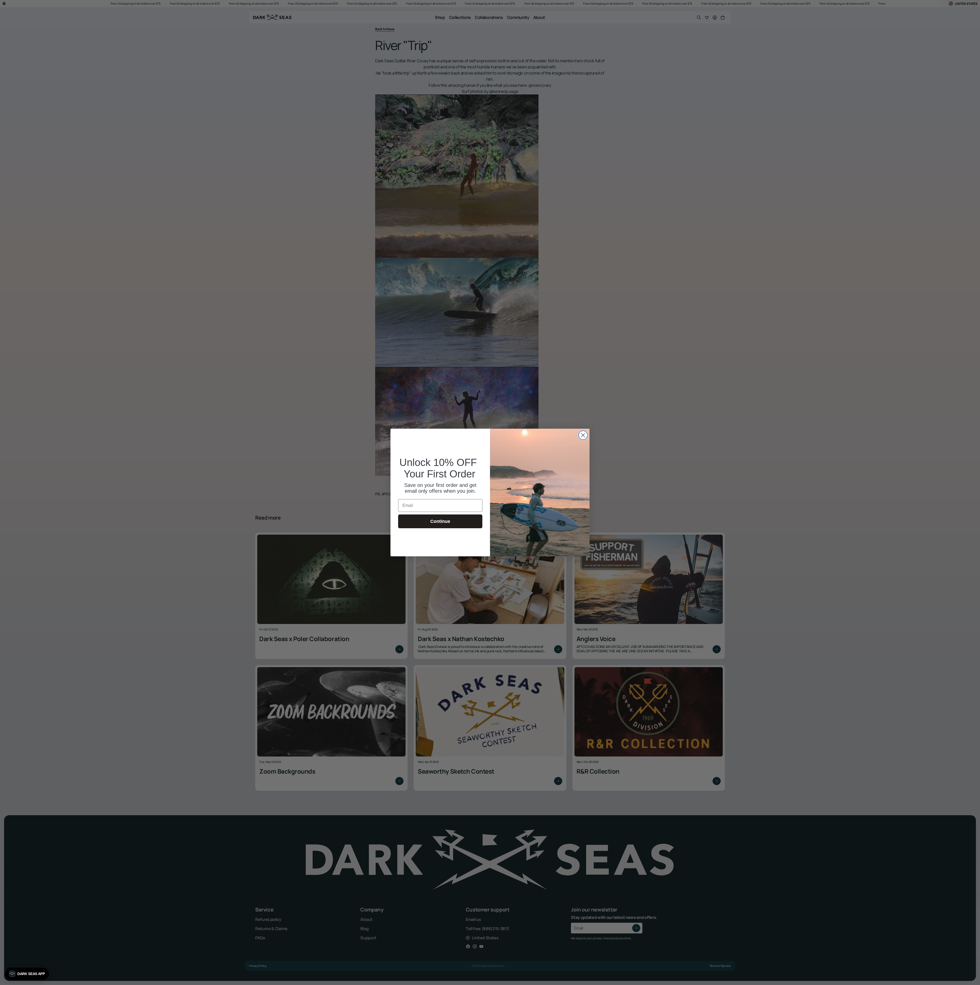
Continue (440, 521)
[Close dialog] (583, 435)
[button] (27, 974)
